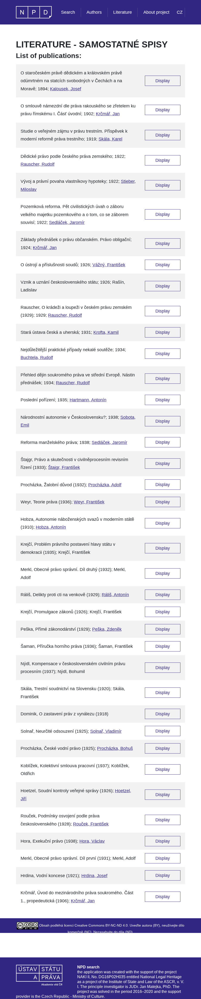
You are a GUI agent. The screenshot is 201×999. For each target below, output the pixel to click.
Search (68, 12)
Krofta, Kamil (106, 332)
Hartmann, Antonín (88, 399)
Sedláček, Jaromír (67, 222)
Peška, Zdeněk (107, 629)
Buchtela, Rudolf (37, 357)
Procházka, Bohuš (115, 748)
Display (162, 80)
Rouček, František (91, 824)
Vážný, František (108, 264)
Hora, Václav (92, 841)
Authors (94, 12)
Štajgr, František (64, 467)
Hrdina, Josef (94, 875)
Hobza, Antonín (51, 527)
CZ (180, 12)
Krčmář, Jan (108, 113)
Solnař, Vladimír (106, 731)
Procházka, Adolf (104, 484)
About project (156, 12)
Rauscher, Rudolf (37, 164)
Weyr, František (89, 502)
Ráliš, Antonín (115, 594)
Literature (122, 12)
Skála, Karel (110, 139)
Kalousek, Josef (65, 88)
